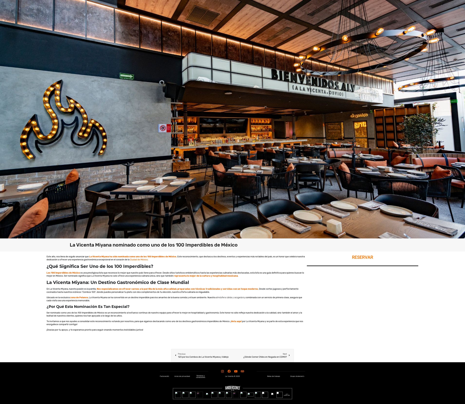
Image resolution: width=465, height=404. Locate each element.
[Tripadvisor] (242, 371)
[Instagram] (222, 371)
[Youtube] (236, 371)
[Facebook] (229, 371)
